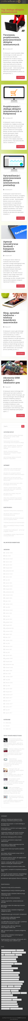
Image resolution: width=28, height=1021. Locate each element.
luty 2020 (7, 685)
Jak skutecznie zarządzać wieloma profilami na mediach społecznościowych (14, 473)
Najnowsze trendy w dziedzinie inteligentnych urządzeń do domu (12, 910)
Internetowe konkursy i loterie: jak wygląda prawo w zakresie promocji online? (13, 858)
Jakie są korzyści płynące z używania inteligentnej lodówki (13, 931)
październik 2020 (9, 664)
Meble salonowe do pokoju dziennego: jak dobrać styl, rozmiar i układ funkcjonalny (13, 437)
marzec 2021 (8, 649)
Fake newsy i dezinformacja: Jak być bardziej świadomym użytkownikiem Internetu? (13, 499)
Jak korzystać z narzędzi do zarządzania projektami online (14, 870)
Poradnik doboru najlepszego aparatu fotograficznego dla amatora (10, 917)
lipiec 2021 (8, 637)
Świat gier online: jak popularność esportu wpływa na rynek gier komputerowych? (14, 771)
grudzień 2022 (9, 586)
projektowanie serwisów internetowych (10, 977)
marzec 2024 (8, 562)
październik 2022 (9, 592)
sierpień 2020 (8, 670)
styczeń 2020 (8, 688)
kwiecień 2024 (9, 559)
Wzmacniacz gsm (5, 1008)
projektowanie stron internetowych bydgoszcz (12, 984)
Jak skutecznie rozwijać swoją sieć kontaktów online (12, 494)
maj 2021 (7, 643)
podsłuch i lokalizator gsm (7, 963)
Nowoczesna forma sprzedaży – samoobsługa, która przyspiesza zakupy (14, 441)
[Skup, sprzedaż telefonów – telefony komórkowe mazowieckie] (14, 301)
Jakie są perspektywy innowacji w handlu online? (14, 526)
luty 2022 (7, 616)
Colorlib (19, 1017)
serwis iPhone (18, 986)
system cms (23, 993)
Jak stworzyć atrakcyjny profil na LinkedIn (11, 837)
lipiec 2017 (8, 700)
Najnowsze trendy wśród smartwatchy (13, 510)
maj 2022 (7, 607)
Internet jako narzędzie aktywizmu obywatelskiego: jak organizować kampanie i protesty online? (14, 874)
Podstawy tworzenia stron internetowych (14, 522)
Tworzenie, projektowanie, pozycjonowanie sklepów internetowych (12, 39)
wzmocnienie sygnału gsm (16, 1008)
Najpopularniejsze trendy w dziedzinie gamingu (13, 890)
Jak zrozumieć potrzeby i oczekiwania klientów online (16, 739)
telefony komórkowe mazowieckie (9, 997)
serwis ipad (10, 986)
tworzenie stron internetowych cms (9, 1004)
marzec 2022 (8, 613)
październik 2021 (9, 628)
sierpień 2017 (8, 697)
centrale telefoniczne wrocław (18, 952)
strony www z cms (16, 993)
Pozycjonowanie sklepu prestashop (9, 968)
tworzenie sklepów (17, 999)
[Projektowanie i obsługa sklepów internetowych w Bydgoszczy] (14, 94)
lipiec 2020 (8, 673)
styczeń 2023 (8, 583)
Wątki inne (8, 729)
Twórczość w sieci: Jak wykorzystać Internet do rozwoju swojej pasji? (12, 469)
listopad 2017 (8, 691)
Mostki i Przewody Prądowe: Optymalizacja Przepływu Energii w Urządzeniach (12, 453)
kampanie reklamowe (9, 954)
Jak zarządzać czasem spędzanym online (14, 779)
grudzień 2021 (9, 622)
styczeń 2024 (8, 565)
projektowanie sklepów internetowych (10, 979)
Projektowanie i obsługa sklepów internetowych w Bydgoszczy (12, 110)
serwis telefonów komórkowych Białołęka (11, 988)
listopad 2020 (8, 661)
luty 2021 (7, 652)
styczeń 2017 (8, 713)
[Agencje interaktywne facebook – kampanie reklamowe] (14, 232)
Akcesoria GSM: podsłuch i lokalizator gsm (11, 380)
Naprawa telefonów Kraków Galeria (9, 957)
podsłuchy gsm (18, 963)
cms (3, 954)
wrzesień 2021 (9, 631)
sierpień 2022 (8, 598)
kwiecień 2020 (9, 682)
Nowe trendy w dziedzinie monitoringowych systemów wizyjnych (12, 935)
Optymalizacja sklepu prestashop (9, 961)
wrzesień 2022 (9, 595)
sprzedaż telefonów (6, 993)
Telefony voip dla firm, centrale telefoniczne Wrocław (12, 901)
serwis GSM (4, 986)
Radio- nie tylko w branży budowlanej (10, 898)
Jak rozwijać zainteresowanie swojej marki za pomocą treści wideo (12, 853)
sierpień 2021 (8, 634)
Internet (7, 726)
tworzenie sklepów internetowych (9, 1002)
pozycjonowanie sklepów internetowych (10, 972)
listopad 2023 (8, 568)
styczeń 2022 (8, 619)
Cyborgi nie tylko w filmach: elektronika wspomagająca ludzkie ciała (11, 926)
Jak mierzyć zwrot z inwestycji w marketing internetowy (12, 514)
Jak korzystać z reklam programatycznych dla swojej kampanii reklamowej (12, 845)
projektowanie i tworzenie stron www (10, 975)
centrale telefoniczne (6, 952)
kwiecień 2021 (9, 646)
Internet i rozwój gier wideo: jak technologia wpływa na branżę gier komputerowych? (12, 862)
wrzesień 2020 (9, 667)
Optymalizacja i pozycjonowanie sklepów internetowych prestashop (12, 180)
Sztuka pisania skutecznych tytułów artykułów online (12, 849)
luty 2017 (7, 710)
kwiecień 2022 (9, 610)
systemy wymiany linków (7, 995)
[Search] (22, 426)
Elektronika (8, 723)
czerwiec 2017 (9, 703)
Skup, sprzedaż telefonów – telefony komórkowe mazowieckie (11, 317)
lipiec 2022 (8, 601)
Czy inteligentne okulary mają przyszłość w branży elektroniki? (14, 535)
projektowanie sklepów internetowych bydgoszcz (12, 981)
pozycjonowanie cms (6, 966)
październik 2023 (9, 571)
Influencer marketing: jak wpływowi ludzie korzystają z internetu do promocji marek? (11, 820)
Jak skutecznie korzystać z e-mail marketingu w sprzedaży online (16, 797)
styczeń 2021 (8, 655)
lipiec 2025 (8, 555)
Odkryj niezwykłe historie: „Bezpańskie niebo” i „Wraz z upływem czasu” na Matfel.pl (13, 447)
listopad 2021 (8, 625)
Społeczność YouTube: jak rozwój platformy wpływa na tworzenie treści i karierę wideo (13, 479)
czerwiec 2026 (9, 552)
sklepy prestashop (6, 990)
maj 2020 (7, 679)
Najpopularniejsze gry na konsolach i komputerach (14, 914)
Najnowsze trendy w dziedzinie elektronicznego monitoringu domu (13, 894)
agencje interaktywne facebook (8, 950)
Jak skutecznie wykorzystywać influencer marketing (14, 878)
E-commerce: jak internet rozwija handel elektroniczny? (11, 840)
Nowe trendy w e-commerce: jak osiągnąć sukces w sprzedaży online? (13, 828)
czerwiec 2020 (9, 676)
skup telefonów (14, 990)
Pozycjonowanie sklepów (7, 970)
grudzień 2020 (9, 658)
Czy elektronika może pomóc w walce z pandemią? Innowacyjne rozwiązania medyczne (14, 922)
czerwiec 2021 (9, 640)
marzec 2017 (8, 706)
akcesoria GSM (20, 950)
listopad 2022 (8, 589)
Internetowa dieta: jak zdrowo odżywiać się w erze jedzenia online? (14, 518)
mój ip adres (18, 954)
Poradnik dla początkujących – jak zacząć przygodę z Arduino (14, 530)
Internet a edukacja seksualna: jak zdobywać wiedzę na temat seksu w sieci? (16, 750)
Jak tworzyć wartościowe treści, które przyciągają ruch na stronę (13, 483)
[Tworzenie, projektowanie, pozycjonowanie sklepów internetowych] (14, 23)
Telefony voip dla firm (6, 999)
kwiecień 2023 (9, 574)
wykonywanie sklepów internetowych (10, 1006)
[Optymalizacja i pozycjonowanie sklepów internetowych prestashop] (14, 163)
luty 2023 (7, 580)
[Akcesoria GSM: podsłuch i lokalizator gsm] (14, 368)
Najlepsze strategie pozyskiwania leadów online (13, 866)
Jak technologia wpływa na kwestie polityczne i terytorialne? (12, 457)
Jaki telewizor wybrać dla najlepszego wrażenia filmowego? (13, 906)
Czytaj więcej (20, 77)
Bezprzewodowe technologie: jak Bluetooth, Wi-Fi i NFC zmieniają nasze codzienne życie (13, 940)
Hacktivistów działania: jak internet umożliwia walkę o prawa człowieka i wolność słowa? (12, 833)
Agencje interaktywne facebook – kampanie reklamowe (10, 246)
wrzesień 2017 (9, 694)
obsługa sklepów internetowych (9, 959)
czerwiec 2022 (9, 604)
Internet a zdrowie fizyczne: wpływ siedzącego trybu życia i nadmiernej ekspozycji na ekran (12, 489)
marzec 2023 (8, 577)
